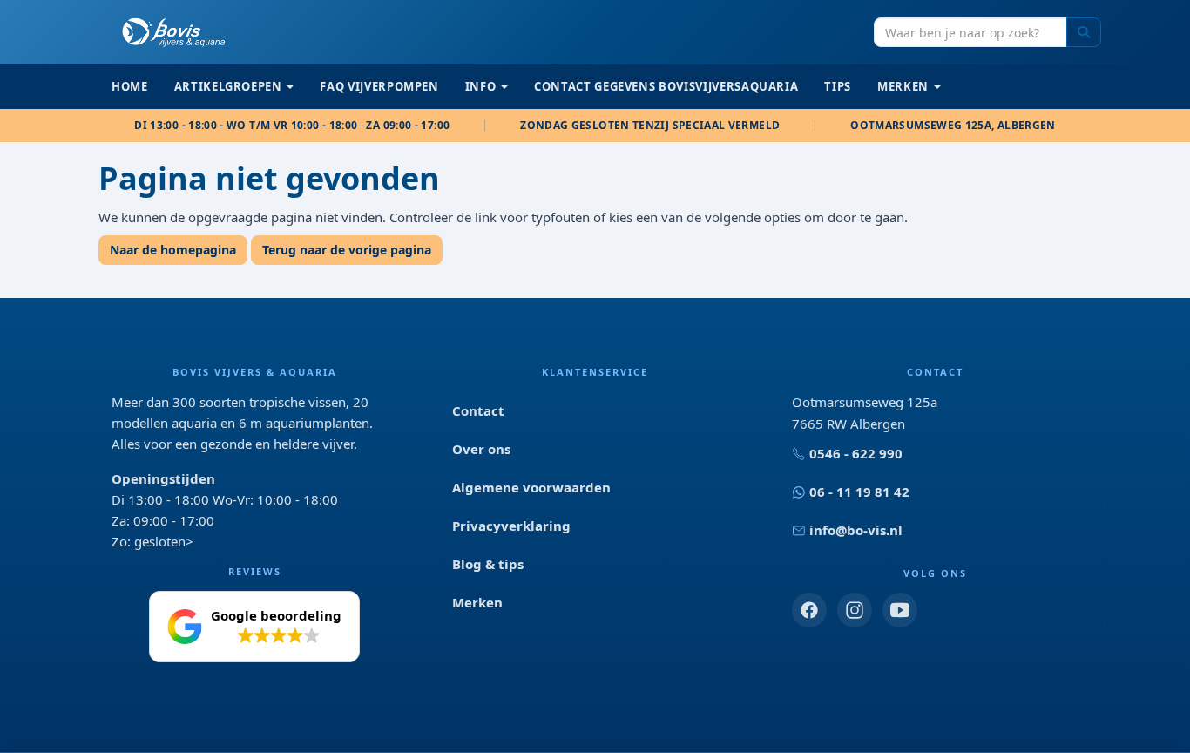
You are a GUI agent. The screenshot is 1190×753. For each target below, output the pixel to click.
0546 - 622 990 (856, 453)
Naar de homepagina (173, 249)
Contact (478, 410)
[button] (254, 626)
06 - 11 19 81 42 (859, 491)
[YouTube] (899, 610)
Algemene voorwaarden (531, 487)
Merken (477, 602)
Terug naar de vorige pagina (346, 249)
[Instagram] (854, 610)
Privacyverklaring (511, 525)
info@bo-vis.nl (856, 530)
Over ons (481, 449)
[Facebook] (809, 610)
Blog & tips (488, 564)
